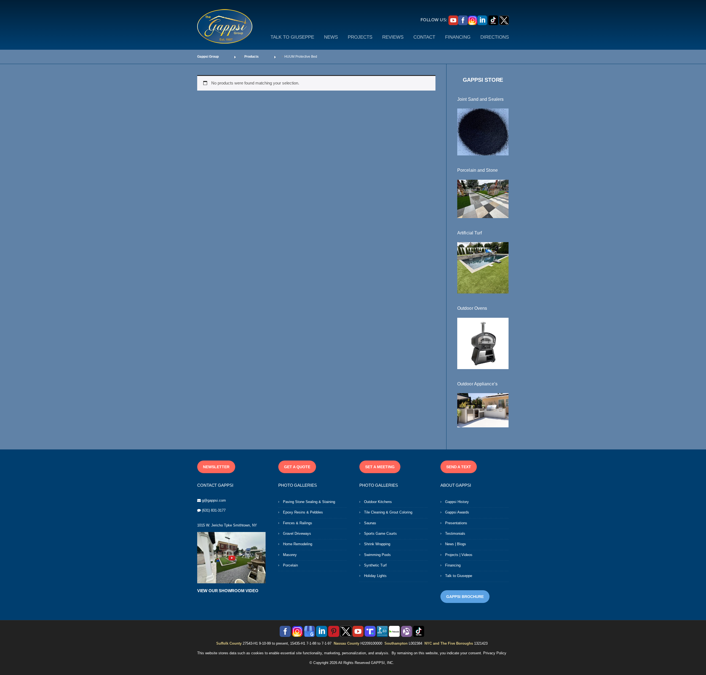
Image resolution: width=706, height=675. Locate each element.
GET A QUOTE (297, 467)
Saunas (370, 523)
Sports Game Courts (380, 533)
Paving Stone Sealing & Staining (309, 502)
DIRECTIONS (494, 37)
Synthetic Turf (375, 565)
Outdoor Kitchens (378, 502)
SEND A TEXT (458, 467)
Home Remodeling (297, 544)
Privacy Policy (494, 653)
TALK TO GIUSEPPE (292, 37)
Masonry (290, 555)
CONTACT (424, 37)
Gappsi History (457, 502)
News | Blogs (455, 544)
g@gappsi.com (214, 500)
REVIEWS (392, 37)
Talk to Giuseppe (458, 576)
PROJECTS (360, 37)
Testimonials (455, 533)
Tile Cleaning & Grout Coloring (388, 512)
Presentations (456, 523)
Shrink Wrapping (377, 544)
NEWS (331, 37)
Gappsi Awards (457, 512)
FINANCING (457, 37)
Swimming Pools (377, 555)
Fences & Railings (297, 523)
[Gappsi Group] (224, 26)
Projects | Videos (458, 555)
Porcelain (290, 565)
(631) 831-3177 (214, 510)
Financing (453, 565)
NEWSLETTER (216, 467)
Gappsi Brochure (465, 596)
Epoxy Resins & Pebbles (303, 512)
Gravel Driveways (297, 533)
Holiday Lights (375, 576)
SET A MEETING (380, 467)
